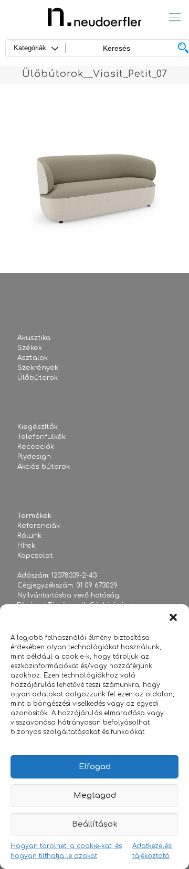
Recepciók (35, 446)
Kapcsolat (35, 555)
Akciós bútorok (43, 466)
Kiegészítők (37, 427)
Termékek (34, 516)
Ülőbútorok (37, 377)
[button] (173, 617)
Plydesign (34, 456)
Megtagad (95, 795)
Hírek (26, 545)
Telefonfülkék (41, 437)
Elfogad (95, 766)
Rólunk (29, 535)
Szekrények (37, 367)
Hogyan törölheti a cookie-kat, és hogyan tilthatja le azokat (66, 851)
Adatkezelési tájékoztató (152, 851)
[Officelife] (94, 17)
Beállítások (95, 824)
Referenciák (38, 525)
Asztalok (32, 358)
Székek (29, 348)
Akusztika (33, 338)
